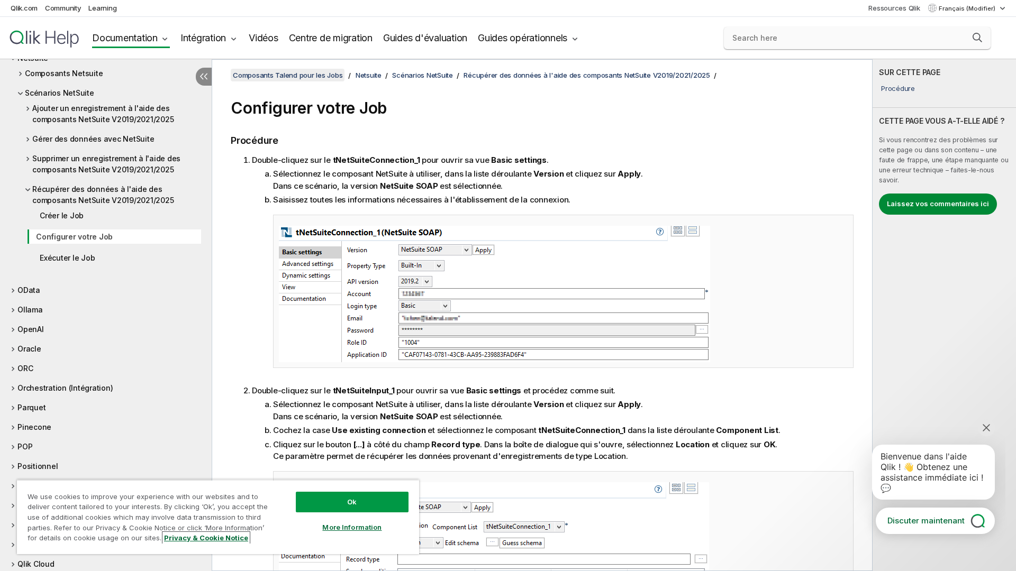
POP (24, 446)
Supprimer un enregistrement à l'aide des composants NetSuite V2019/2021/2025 (106, 164)
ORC (25, 368)
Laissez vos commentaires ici (938, 203)
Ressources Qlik (894, 8)
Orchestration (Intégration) (65, 387)
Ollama (30, 309)
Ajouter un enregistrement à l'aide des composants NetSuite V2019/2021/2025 (103, 114)
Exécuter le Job (67, 257)
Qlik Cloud (36, 563)
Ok (352, 502)
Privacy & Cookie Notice (206, 537)
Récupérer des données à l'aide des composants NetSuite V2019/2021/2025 (103, 195)
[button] (977, 37)
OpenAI (30, 329)
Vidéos (263, 37)
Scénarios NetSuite (59, 92)
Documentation (125, 37)
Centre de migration (331, 37)
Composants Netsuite (64, 73)
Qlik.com (24, 8)
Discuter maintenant (926, 520)
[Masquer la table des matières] (204, 77)
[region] (218, 517)
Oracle (29, 348)
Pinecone (34, 426)
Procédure (898, 88)
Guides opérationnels (522, 37)
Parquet (31, 407)
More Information (352, 527)
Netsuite (369, 75)
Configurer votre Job (74, 236)
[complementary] (944, 315)
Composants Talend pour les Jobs (287, 75)
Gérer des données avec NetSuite (93, 138)
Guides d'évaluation (425, 37)
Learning (102, 8)
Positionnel (37, 466)
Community (63, 8)
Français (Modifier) (968, 8)
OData (28, 290)
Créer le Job (62, 215)
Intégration (203, 37)
